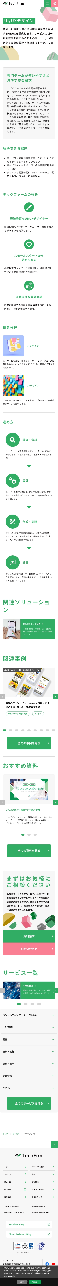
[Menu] (47, 3)
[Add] (15, 1166)
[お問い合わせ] (54, 3)
